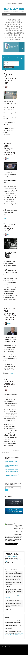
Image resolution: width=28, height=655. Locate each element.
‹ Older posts (15, 450)
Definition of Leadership (14, 648)
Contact (10, 646)
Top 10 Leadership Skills (11, 3)
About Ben (15, 646)
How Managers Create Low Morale (9, 382)
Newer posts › (6, 452)
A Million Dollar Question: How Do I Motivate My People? (9, 149)
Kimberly (9, 323)
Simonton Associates (9, 651)
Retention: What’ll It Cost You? (11, 469)
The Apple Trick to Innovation (11, 471)
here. (16, 562)
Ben (8, 87)
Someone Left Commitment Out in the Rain (10, 78)
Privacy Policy (4, 646)
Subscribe (20, 3)
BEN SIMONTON (14, 8)
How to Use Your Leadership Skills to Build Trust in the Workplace (10, 314)
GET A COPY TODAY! (12, 556)
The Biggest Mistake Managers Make (9, 227)
